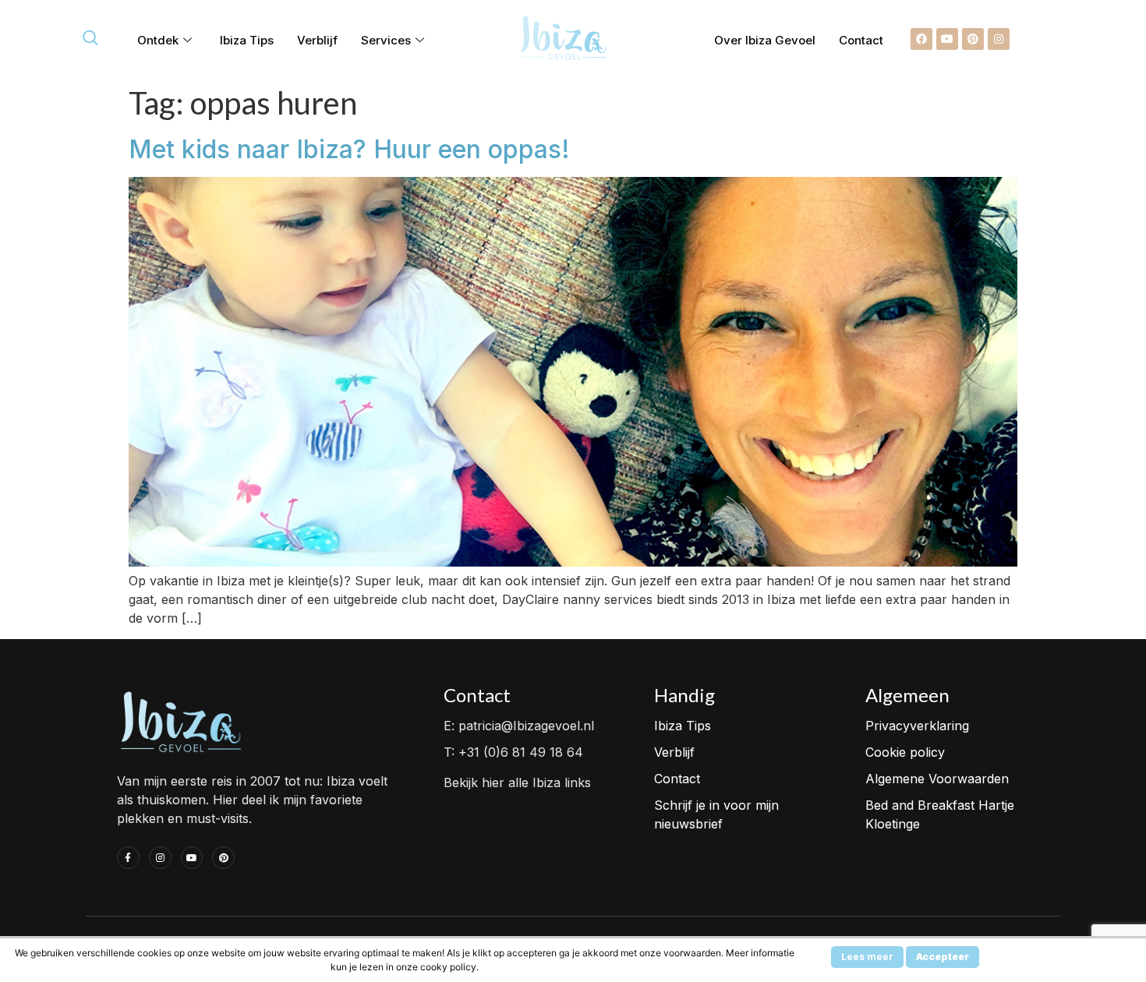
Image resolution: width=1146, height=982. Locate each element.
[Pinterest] (973, 39)
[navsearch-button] (90, 39)
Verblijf (317, 40)
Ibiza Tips (247, 40)
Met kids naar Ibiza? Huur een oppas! (349, 149)
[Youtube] (947, 39)
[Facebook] (921, 39)
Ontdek (158, 40)
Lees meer (867, 957)
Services (386, 40)
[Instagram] (999, 39)
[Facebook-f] (128, 857)
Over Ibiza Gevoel (764, 40)
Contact (861, 40)
